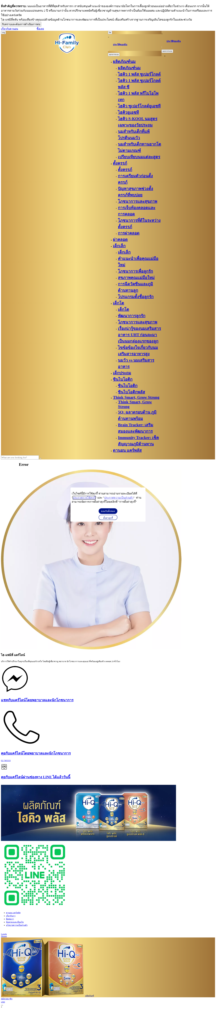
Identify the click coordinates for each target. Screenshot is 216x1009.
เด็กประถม (122, 373)
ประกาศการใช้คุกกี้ (84, 497)
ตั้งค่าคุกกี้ (108, 518)
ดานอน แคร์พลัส (127, 450)
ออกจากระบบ (114, 54)
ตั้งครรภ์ (120, 163)
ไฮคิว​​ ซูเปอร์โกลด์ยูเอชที (139, 106)
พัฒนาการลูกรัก (131, 315)
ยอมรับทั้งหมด (108, 511)
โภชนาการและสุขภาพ (137, 201)
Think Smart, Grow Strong (136, 397)
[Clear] (40, 458)
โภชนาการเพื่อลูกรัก (135, 271)
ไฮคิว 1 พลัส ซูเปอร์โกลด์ (139, 74)
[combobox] (20, 457)
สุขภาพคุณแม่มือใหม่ (136, 277)
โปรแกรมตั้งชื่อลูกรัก (136, 296)
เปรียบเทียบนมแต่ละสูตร (139, 157)
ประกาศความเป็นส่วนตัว (118, 497)
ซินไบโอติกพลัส (131, 392)
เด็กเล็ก (119, 245)
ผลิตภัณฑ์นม (124, 61)
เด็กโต (118, 303)
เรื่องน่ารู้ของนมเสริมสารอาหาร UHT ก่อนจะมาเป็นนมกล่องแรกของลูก (139, 334)
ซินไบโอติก (122, 379)
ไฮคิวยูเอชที (128, 112)
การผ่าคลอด (129, 233)
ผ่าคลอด (120, 239)
